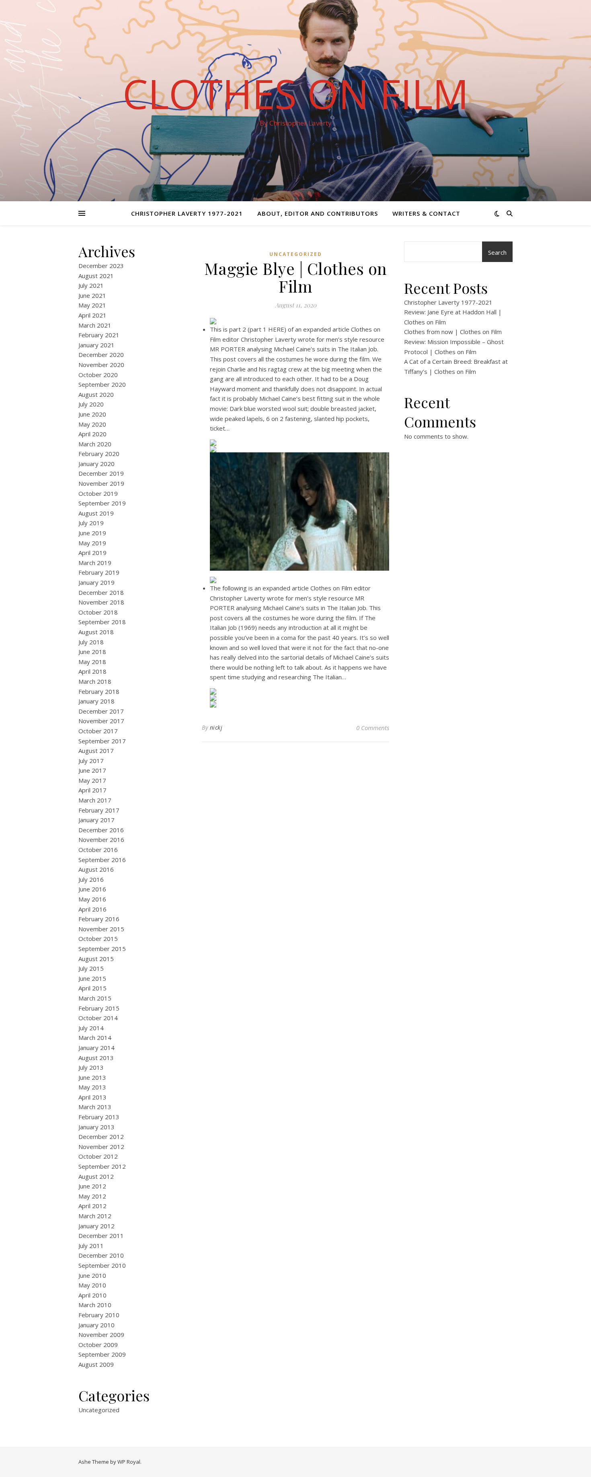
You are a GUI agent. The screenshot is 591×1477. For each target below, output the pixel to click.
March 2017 (94, 800)
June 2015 (92, 978)
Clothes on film (296, 93)
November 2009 (101, 1335)
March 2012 (94, 1216)
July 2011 (91, 1246)
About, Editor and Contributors (317, 213)
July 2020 (91, 404)
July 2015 (91, 968)
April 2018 (92, 671)
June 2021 (92, 295)
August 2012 (96, 1176)
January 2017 (96, 820)
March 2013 (94, 1107)
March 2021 (94, 325)
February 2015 (98, 1008)
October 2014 (98, 1018)
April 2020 (92, 434)
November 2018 (101, 602)
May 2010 (92, 1285)
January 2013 (96, 1127)
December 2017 (101, 711)
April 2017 (92, 790)
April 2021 (92, 315)
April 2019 (92, 553)
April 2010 (92, 1295)
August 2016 (96, 869)
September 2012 (102, 1166)
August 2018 (96, 632)
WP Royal (128, 1461)
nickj (216, 727)
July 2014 (91, 1028)
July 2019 (91, 523)
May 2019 (92, 543)
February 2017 (98, 810)
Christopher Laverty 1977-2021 (187, 213)
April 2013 (92, 1097)
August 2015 (96, 959)
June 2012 (92, 1186)
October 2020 (98, 375)
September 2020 (102, 384)
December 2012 (101, 1137)
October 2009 (98, 1345)
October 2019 (98, 493)
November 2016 (101, 839)
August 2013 (96, 1058)
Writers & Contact (426, 213)
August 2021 (96, 276)
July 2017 (91, 761)
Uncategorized (98, 1410)
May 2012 (92, 1196)
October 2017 (98, 731)
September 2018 (102, 622)
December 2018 (101, 592)
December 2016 (101, 830)
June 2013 (92, 1077)
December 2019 (101, 473)
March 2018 (94, 681)
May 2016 (92, 899)
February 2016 (98, 919)
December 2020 (101, 355)
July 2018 (91, 642)
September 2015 (102, 949)
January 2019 (96, 582)
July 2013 (91, 1067)
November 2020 (101, 365)
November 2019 (101, 483)
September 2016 (102, 860)
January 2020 (96, 464)
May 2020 (92, 424)
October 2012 (98, 1156)
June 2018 (92, 652)
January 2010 (96, 1325)
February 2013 (98, 1117)
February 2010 (98, 1315)
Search (497, 252)
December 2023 (101, 266)
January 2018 (96, 701)
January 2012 (96, 1226)
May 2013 (92, 1087)
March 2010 (94, 1305)
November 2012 (101, 1147)
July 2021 (91, 285)
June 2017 (92, 770)
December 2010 (101, 1255)
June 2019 (92, 533)
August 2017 (96, 751)
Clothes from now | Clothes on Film (453, 332)
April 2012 (92, 1206)
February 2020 (98, 454)
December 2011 (101, 1236)
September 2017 (102, 741)
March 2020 (94, 444)
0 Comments (372, 728)
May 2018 (92, 662)
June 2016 (92, 889)
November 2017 (101, 721)
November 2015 (101, 929)
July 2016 (91, 879)
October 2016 (98, 850)
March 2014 (94, 1037)
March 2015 (94, 998)
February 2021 (98, 335)
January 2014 (96, 1048)
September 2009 (102, 1354)
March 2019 (94, 563)
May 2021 (92, 305)
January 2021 (96, 345)
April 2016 (92, 909)
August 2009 (96, 1364)
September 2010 (102, 1265)
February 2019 (98, 572)
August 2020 (96, 394)
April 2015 (92, 988)
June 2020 (92, 414)
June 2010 (92, 1275)
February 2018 (98, 691)
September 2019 (102, 503)
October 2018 (98, 612)
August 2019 (96, 513)
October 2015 (98, 938)
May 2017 (92, 780)
